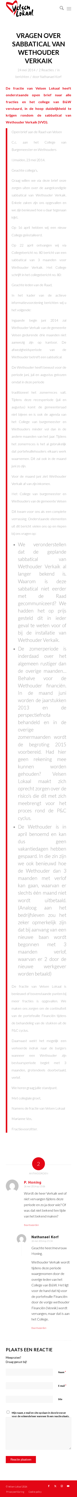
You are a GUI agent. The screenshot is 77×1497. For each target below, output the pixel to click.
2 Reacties (46, 70)
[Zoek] (59, 8)
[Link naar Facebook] (49, 1486)
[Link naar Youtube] (68, 1486)
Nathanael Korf (51, 77)
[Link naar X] (55, 1486)
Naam (62, 1372)
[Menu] (69, 8)
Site (60, 1399)
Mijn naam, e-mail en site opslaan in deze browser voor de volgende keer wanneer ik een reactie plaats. (40, 1414)
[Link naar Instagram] (61, 1486)
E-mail (62, 1385)
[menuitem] (59, 8)
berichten (22, 77)
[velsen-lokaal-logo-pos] (32, 8)
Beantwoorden (31, 1225)
